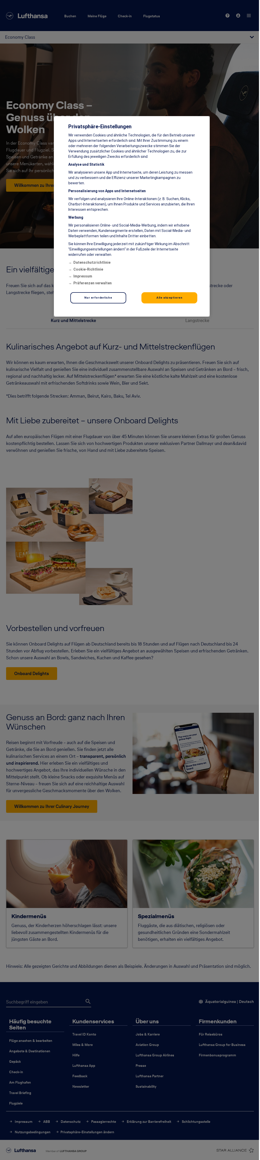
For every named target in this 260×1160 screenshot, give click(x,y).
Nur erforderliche (98, 297)
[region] (132, 216)
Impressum (82, 276)
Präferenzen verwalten (92, 283)
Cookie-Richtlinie (88, 269)
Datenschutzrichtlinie (91, 262)
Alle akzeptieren (169, 297)
